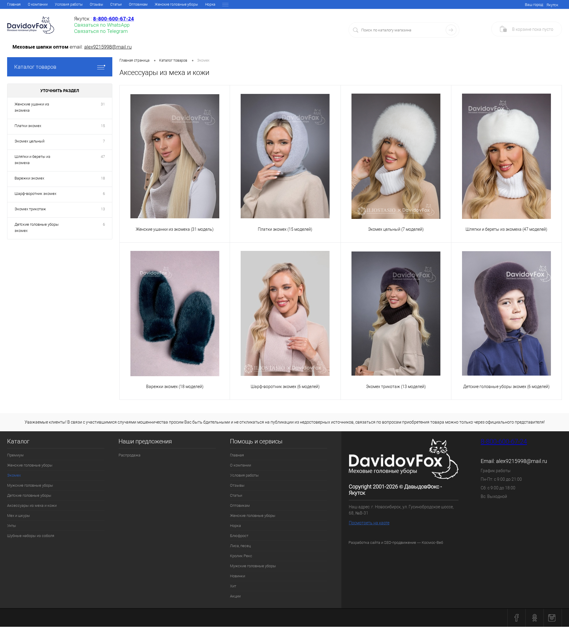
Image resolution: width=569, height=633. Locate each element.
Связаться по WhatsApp (102, 25)
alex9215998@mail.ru (108, 47)
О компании (38, 4)
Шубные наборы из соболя (30, 535)
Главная (14, 4)
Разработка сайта (364, 542)
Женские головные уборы (176, 4)
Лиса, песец (240, 546)
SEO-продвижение (400, 542)
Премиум (15, 455)
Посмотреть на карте (369, 522)
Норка (210, 4)
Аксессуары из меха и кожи (32, 505)
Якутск (552, 5)
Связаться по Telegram (101, 31)
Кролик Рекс (241, 556)
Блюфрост (239, 535)
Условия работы (69, 4)
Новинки (237, 576)
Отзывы (96, 4)
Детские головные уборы (29, 495)
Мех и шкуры (18, 515)
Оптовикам (138, 4)
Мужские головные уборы (30, 485)
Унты (11, 525)
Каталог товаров (35, 67)
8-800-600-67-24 (504, 441)
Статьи (116, 4)
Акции (235, 596)
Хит (233, 586)
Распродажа (129, 455)
